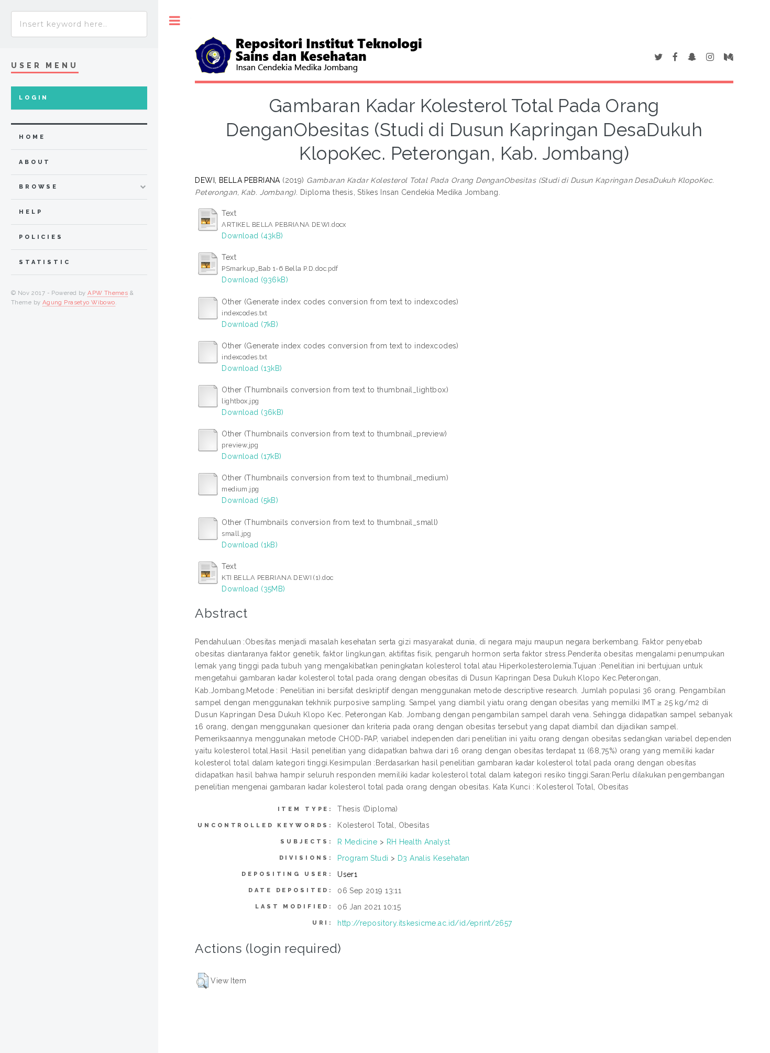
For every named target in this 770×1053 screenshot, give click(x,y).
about (35, 162)
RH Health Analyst (418, 842)
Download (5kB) (250, 500)
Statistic (45, 262)
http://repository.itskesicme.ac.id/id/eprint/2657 (424, 923)
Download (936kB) (255, 280)
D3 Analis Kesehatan (434, 858)
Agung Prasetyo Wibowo (78, 302)
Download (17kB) (251, 456)
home (32, 137)
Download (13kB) (252, 368)
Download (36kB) (252, 412)
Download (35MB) (253, 589)
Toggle (174, 20)
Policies (41, 237)
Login (34, 97)
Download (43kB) (252, 236)
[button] (202, 981)
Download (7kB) (250, 324)
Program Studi (362, 858)
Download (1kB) (250, 545)
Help (30, 212)
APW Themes (107, 293)
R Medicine (357, 842)
